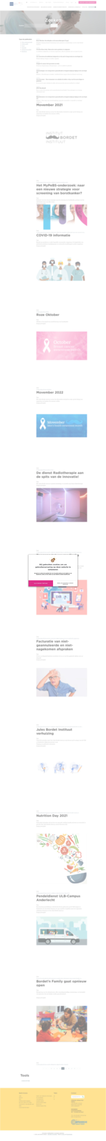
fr (54, 1097)
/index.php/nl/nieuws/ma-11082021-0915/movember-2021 (52, 182)
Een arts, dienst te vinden (25, 1102)
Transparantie (39, 1099)
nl (71, 2)
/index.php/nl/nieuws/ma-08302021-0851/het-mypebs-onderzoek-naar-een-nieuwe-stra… (60, 232)
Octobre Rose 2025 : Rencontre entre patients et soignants (53, 49)
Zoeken (21, 25)
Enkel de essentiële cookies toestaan (65, 584)
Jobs (20, 1096)
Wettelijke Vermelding (52, 1134)
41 (55, 1068)
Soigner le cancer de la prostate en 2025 (47, 63)
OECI (20, 1105)
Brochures (39, 1104)
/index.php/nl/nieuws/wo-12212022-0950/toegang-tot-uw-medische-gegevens (57, 638)
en (54, 1096)
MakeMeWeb (69, 1134)
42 (58, 1068)
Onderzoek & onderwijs (74, 7)
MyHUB (67, 2)
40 (52, 1068)
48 (75, 1068)
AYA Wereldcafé (41, 88)
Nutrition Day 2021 (51, 816)
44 (63, 1069)
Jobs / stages (48, 2)
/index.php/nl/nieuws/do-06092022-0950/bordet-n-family (52, 1064)
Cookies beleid (40, 1101)
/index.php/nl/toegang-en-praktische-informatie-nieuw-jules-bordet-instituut (57, 812)
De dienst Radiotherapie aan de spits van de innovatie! (60, 475)
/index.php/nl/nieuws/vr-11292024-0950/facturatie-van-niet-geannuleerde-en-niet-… (59, 726)
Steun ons (84, 7)
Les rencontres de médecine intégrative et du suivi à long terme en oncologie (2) (59, 56)
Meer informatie (53, 577)
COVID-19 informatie (53, 235)
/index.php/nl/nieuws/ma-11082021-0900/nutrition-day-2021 (53, 893)
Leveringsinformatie (24, 1107)
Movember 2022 (49, 392)
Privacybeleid (39, 1097)
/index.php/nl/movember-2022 (44, 470)
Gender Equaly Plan (41, 1105)
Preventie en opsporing (33, 7)
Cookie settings (25, 1080)
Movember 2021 (49, 105)
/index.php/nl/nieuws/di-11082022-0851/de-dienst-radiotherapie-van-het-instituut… (59, 552)
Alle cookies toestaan (40, 583)
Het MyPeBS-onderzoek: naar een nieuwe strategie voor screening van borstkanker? (60, 189)
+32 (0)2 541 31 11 (76, 1096)
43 (60, 1068)
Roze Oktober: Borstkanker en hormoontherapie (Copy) (52, 40)
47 (72, 1068)
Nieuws (40, 2)
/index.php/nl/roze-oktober (43, 389)
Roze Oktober (47, 315)
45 (66, 1068)
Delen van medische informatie (44, 1096)
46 (69, 1068)
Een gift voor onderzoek (87, 2)
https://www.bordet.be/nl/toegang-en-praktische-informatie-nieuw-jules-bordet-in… (59, 978)
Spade (63, 1134)
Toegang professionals (58, 2)
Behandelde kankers (46, 7)
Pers (20, 1099)
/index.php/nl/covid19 (42, 312)
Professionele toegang (24, 1101)
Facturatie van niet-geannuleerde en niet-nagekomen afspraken (54, 645)
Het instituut (33, 2)
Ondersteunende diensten (60, 7)
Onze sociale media (41, 1102)
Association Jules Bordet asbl (26, 1104)
